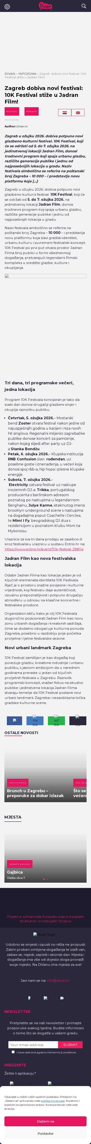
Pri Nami (27, 872)
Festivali (12, 111)
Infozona (27, 73)
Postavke (45, 1133)
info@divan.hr (58, 980)
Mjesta (12, 817)
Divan (10, 73)
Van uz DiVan (17, 783)
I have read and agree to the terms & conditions (46, 1052)
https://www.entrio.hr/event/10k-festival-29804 (44, 549)
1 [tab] (44, 879)
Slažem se (45, 1121)
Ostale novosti (21, 733)
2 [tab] (47, 879)
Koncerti (31, 111)
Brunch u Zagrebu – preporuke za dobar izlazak (35, 793)
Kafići (24, 864)
